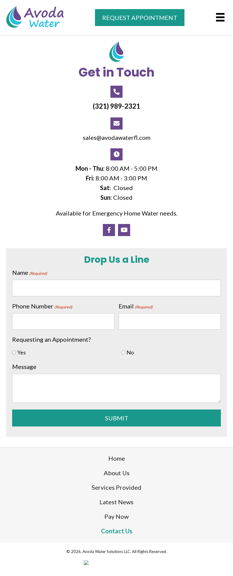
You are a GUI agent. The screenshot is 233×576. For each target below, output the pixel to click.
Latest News (116, 501)
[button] (109, 230)
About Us (117, 472)
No (130, 352)
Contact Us (116, 531)
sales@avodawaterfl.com (116, 137)
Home (116, 458)
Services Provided (116, 487)
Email (136, 306)
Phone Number (42, 306)
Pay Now (116, 516)
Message (24, 366)
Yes (21, 352)
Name (29, 272)
